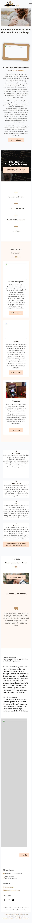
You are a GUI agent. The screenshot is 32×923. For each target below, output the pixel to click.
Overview (18, 916)
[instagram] (9, 900)
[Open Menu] (30, 4)
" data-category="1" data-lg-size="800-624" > (7, 150)
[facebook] (4, 900)
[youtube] (13, 900)
